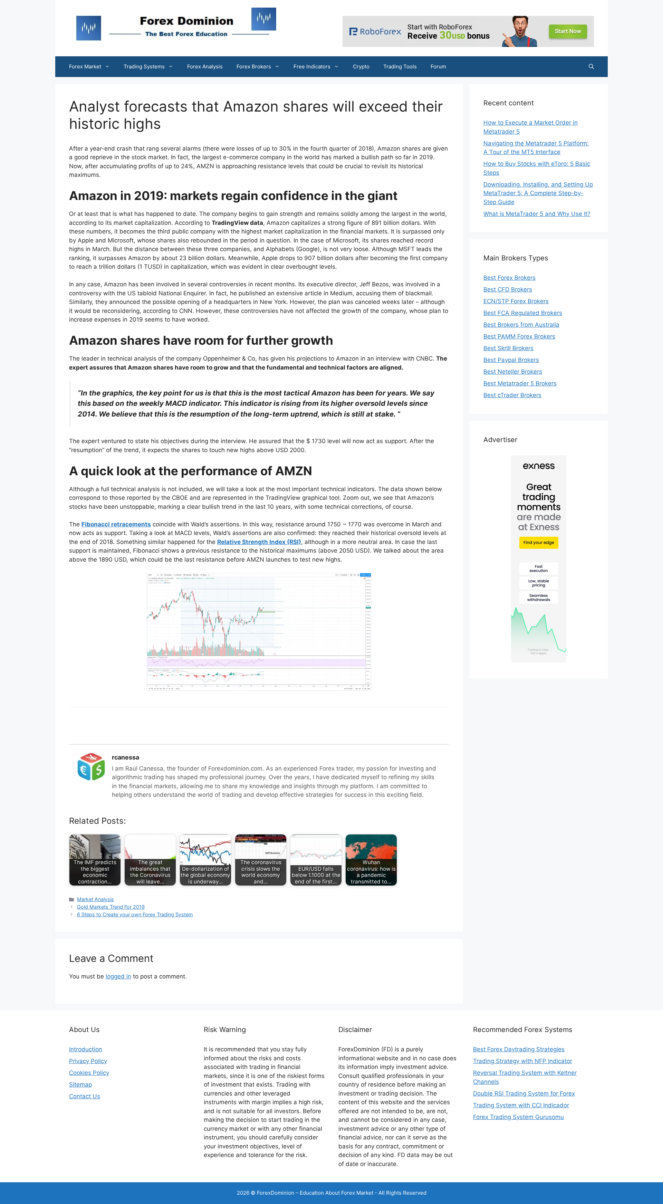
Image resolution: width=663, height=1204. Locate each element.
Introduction (85, 1049)
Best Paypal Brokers (511, 359)
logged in (118, 976)
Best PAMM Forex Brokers (519, 336)
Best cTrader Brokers (512, 395)
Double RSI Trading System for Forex (524, 1093)
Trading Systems (144, 66)
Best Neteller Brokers (512, 371)
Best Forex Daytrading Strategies (519, 1049)
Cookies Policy (89, 1072)
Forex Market (85, 66)
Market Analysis (95, 899)
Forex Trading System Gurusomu (518, 1117)
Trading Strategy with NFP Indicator (522, 1061)
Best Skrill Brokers (508, 348)
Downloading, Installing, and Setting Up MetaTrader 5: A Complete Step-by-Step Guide (538, 193)
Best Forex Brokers (509, 277)
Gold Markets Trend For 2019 (111, 907)
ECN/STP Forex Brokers (516, 301)
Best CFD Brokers (507, 289)
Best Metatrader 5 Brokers (520, 383)
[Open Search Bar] (591, 66)
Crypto (361, 66)
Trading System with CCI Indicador (521, 1105)
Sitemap (80, 1084)
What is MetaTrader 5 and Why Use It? (536, 213)
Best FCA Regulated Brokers (522, 312)
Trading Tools (400, 66)
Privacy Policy (88, 1061)
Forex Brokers (254, 66)
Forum (438, 66)
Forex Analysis (205, 66)
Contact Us (84, 1096)
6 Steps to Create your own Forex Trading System (135, 914)
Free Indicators (312, 66)
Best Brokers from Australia (521, 324)
